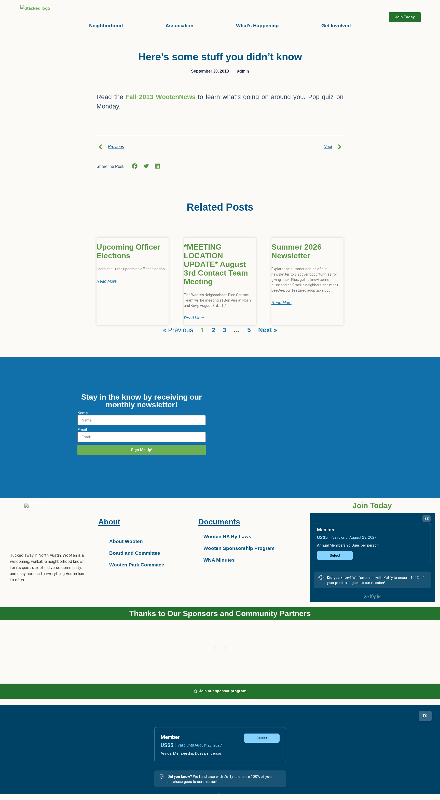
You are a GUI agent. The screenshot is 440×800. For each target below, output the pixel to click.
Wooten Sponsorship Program (238, 548)
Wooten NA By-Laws (227, 536)
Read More (107, 281)
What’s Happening (257, 25)
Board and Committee (134, 553)
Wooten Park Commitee (136, 564)
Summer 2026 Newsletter (296, 251)
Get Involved (336, 25)
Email (82, 430)
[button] (135, 166)
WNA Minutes (219, 560)
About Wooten (126, 541)
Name (82, 413)
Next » (267, 329)
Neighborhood (106, 25)
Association (180, 25)
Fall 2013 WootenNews (160, 96)
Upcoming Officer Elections (128, 251)
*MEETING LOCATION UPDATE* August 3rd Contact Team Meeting (216, 264)
